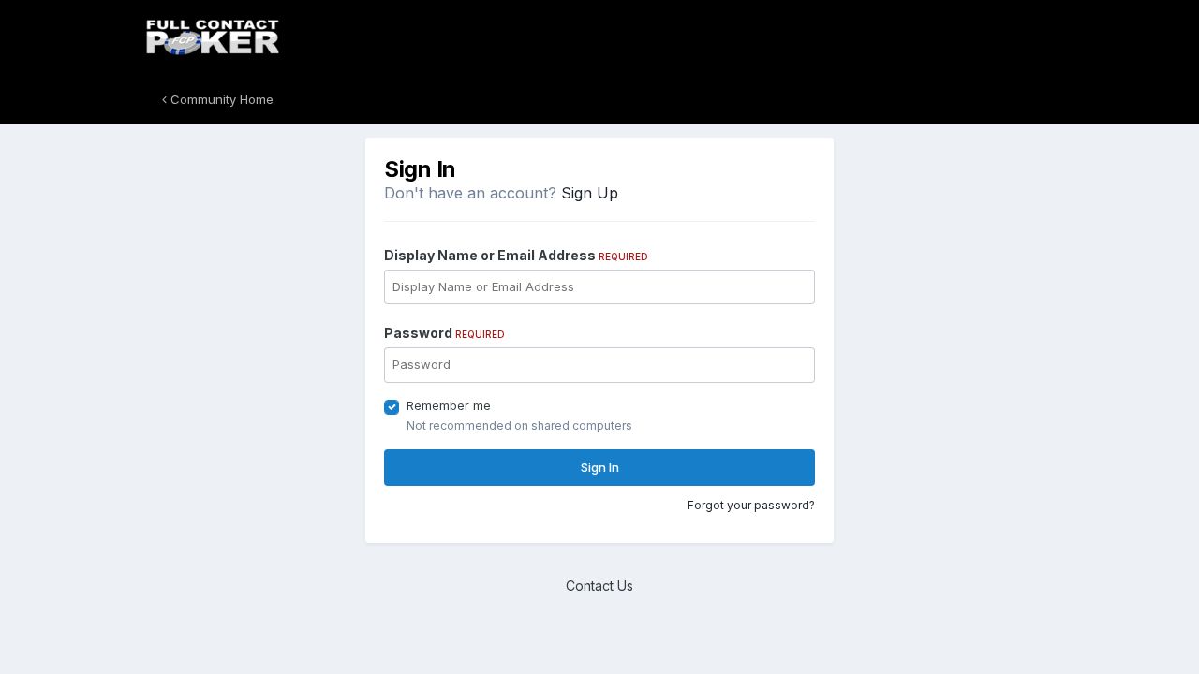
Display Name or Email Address (516, 255)
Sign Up (589, 192)
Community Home (220, 99)
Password (444, 333)
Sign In (600, 467)
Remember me (449, 405)
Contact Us (599, 585)
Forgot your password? (751, 505)
